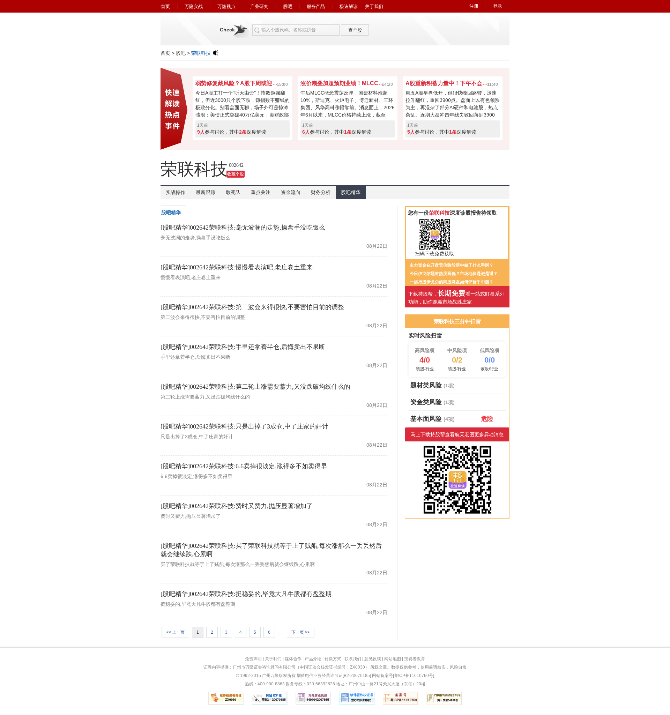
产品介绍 (313, 658)
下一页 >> (300, 632)
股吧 (287, 6)
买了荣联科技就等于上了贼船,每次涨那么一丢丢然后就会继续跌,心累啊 (238, 564)
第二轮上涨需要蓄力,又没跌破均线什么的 (205, 397)
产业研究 (259, 6)
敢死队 (233, 192)
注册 (473, 6)
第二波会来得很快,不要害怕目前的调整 (203, 317)
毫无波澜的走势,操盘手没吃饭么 (195, 237)
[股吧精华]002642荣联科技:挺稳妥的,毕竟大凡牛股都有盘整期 (246, 593)
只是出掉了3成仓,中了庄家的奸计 (197, 436)
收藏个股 (235, 174)
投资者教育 (414, 658)
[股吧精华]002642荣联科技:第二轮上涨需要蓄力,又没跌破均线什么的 (255, 386)
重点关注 (260, 192)
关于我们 (374, 6)
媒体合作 (293, 658)
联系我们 (352, 658)
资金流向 (290, 192)
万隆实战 (194, 6)
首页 (165, 6)
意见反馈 (372, 658)
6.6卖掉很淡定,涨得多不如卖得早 (196, 476)
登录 (497, 6)
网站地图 (392, 658)
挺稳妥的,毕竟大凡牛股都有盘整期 (198, 604)
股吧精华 (350, 192)
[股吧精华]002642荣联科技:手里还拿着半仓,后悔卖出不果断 (243, 346)
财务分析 (320, 192)
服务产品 (316, 6)
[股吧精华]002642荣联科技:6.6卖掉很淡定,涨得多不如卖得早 (244, 466)
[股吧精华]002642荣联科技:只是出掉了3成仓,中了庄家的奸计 (244, 426)
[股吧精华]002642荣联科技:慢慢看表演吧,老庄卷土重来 (237, 267)
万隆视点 (226, 6)
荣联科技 (201, 53)
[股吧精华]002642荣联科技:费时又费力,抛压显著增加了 (237, 505)
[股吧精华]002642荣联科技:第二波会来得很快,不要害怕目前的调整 (252, 307)
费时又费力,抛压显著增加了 (191, 516)
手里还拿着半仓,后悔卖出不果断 (195, 357)
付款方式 (333, 658)
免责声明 (253, 658)
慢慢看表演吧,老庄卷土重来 (191, 277)
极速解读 (349, 6)
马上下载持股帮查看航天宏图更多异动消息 (457, 434)
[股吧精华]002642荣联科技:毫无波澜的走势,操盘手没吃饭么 (243, 227)
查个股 (355, 30)
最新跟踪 (205, 192)
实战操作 (175, 192)
